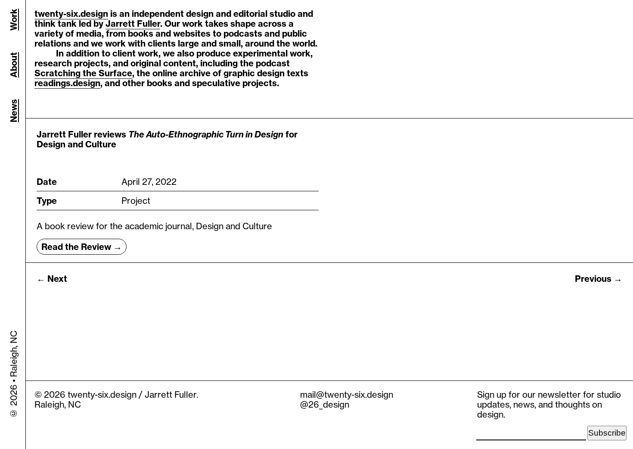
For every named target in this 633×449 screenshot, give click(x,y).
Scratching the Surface (83, 73)
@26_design (324, 404)
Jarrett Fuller (133, 23)
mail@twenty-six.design (346, 394)
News (13, 110)
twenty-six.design (71, 13)
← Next (52, 279)
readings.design (67, 83)
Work (13, 20)
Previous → (598, 279)
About (13, 65)
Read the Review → (81, 246)
